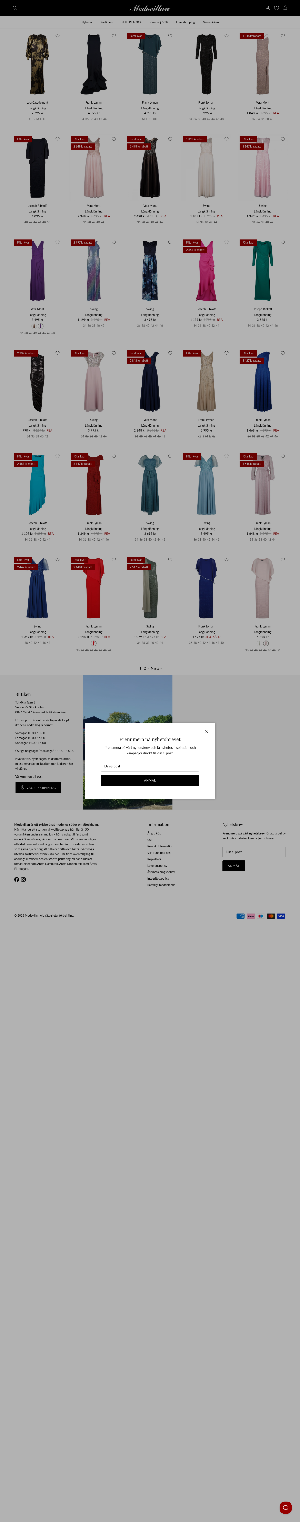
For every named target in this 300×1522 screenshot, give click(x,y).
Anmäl (150, 780)
